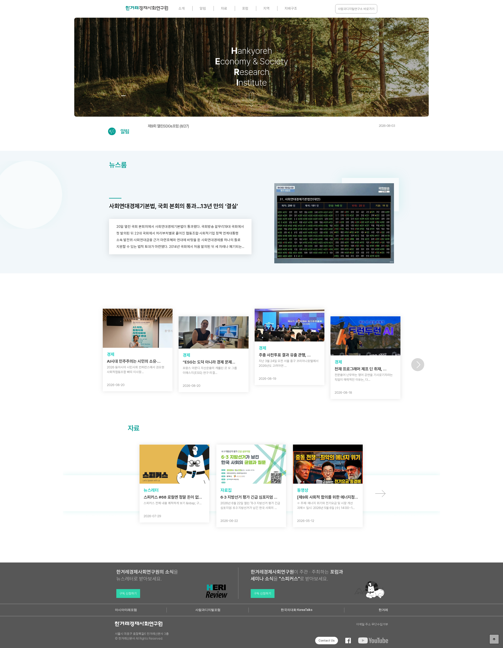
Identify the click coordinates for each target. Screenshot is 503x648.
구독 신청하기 (128, 593)
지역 (266, 8)
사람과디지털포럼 (207, 610)
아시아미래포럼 (126, 610)
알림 (203, 8)
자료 (224, 8)
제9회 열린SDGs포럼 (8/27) (271, 126)
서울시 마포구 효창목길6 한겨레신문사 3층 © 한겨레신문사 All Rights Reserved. (142, 636)
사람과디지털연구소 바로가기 (356, 9)
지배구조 (291, 8)
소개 (181, 8)
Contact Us (327, 640)
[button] (112, 95)
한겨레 (383, 610)
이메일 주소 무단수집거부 (372, 624)
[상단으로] (494, 639)
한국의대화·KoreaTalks (296, 610)
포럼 (245, 8)
